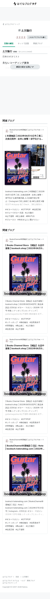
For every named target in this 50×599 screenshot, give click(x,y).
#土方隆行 (29, 213)
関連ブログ (38, 43)
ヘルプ (23, 581)
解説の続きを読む (23, 67)
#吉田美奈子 (35, 322)
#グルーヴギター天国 (14, 213)
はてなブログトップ (10, 583)
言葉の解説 (8, 43)
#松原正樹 (36, 209)
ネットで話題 (23, 43)
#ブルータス (10, 219)
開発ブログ (31, 581)
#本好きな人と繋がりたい (28, 219)
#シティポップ (11, 322)
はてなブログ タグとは (11, 581)
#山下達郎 (9, 216)
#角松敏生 (23, 322)
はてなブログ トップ (12, 24)
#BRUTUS (30, 216)
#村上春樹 (20, 216)
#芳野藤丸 (9, 325)
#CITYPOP (26, 209)
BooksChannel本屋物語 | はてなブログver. (25, 130)
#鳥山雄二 (20, 325)
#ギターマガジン (12, 209)
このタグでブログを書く (37, 37)
